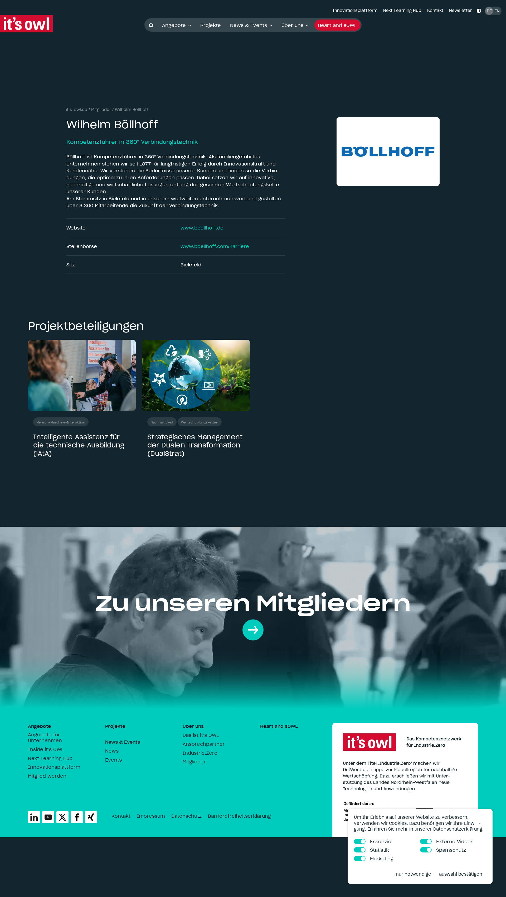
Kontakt (435, 10)
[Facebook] (77, 817)
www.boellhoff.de (202, 228)
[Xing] (91, 817)
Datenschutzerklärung (457, 828)
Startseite (150, 24)
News (112, 751)
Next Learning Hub (402, 10)
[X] (62, 817)
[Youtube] (48, 817)
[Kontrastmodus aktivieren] (479, 11)
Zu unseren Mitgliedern (253, 602)
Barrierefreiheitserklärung (239, 816)
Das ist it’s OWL (201, 735)
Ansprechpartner (204, 744)
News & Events (248, 25)
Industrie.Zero (200, 753)
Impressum (151, 816)
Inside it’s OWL (46, 749)
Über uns (292, 25)
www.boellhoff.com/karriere (215, 246)
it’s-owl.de (76, 109)
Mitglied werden (47, 776)
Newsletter (460, 10)
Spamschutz (451, 850)
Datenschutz (186, 816)
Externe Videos (455, 841)
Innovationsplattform (355, 10)
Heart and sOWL (337, 25)
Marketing (382, 858)
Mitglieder (101, 109)
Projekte (210, 25)
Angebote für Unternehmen (45, 737)
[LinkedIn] (34, 817)
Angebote (174, 25)
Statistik (379, 850)
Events (113, 760)
